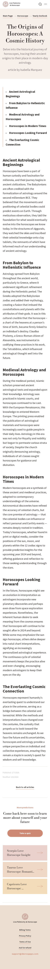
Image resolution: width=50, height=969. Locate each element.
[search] (40, 4)
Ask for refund (25, 947)
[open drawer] (45, 4)
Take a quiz (25, 833)
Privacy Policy (25, 936)
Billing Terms (25, 930)
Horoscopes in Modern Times (27, 126)
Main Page (8, 15)
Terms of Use (25, 942)
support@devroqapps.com (25, 953)
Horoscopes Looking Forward (28, 133)
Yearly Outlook (40, 15)
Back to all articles (25, 787)
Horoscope (22, 15)
